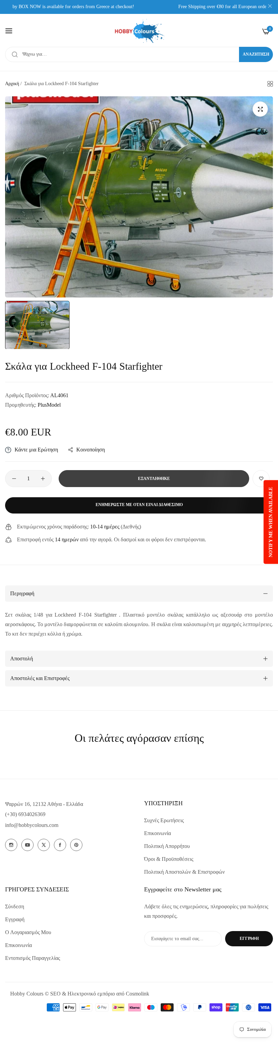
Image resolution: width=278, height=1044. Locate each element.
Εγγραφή (14, 919)
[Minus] (14, 479)
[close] (270, 7)
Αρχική (12, 83)
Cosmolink (137, 994)
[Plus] (43, 479)
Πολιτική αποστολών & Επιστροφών (184, 872)
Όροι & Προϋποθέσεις (168, 859)
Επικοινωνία (157, 833)
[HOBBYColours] (139, 31)
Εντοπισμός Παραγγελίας (32, 958)
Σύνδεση (14, 906)
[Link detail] (11, 845)
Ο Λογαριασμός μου (28, 932)
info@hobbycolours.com (31, 825)
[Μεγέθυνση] (260, 109)
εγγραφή (249, 938)
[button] (261, 478)
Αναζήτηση (256, 54)
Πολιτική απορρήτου (167, 846)
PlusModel (49, 405)
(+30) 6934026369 (25, 814)
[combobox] (139, 54)
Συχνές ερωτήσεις (164, 820)
